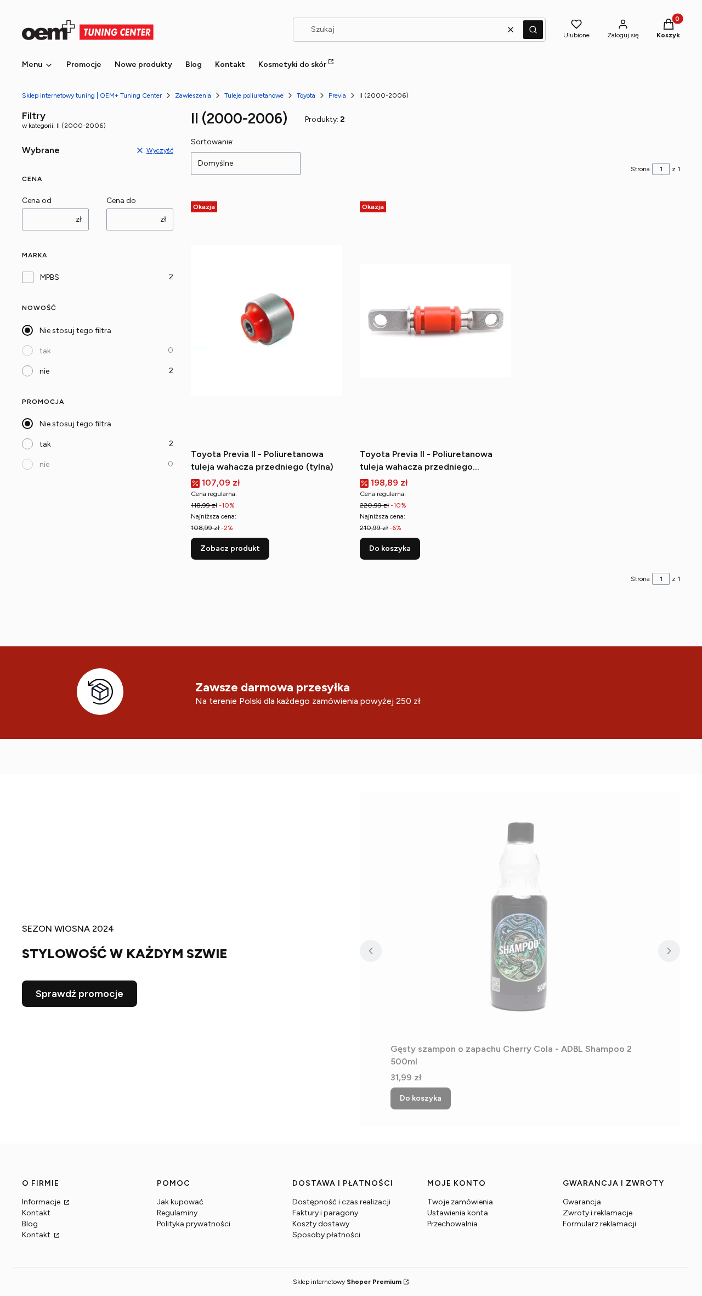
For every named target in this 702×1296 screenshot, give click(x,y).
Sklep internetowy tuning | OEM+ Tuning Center (92, 95)
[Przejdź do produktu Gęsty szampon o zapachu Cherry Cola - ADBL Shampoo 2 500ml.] (519, 915)
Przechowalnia (452, 1224)
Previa (337, 95)
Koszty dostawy (320, 1224)
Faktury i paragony (325, 1213)
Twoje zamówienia (460, 1202)
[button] (533, 29)
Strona (640, 169)
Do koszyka (390, 548)
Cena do (121, 200)
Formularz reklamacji (599, 1224)
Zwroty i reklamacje (597, 1213)
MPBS (49, 277)
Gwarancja (582, 1202)
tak (45, 351)
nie (44, 371)
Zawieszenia (193, 95)
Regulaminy (177, 1213)
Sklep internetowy (347, 1282)
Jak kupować (180, 1202)
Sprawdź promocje (79, 994)
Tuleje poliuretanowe (254, 95)
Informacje (42, 1202)
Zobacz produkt (230, 548)
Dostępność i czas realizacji (341, 1202)
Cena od (37, 200)
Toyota (306, 95)
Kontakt (36, 1213)
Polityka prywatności (193, 1224)
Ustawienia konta (457, 1213)
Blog (30, 1224)
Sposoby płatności (326, 1234)
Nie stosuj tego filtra (75, 330)
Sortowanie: (212, 141)
